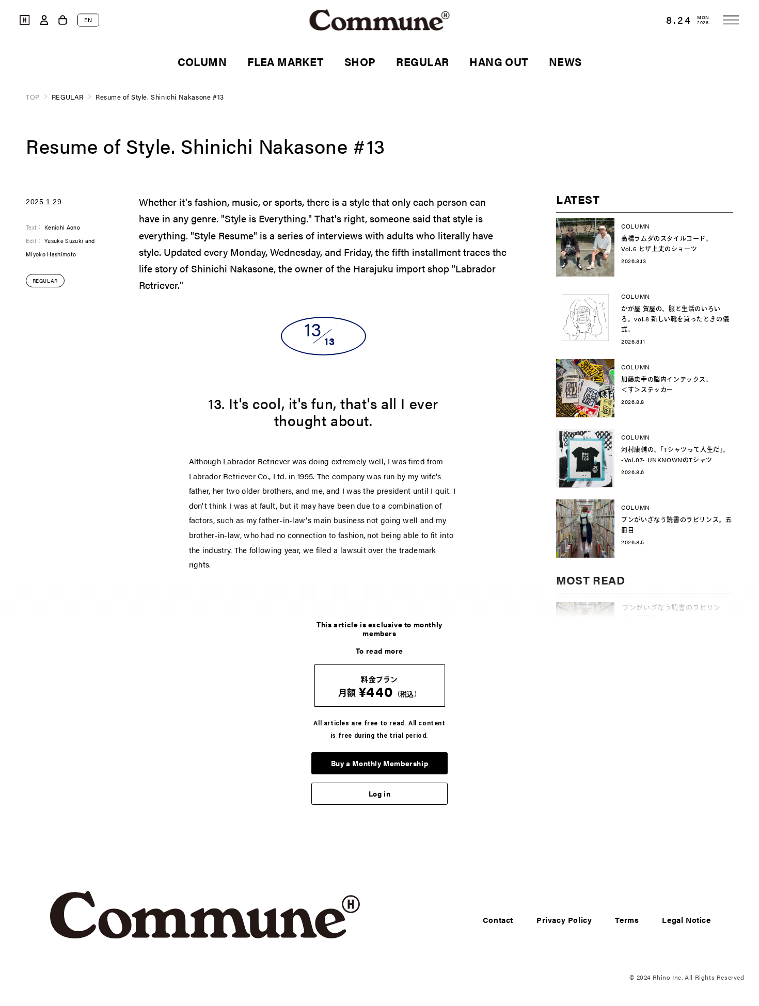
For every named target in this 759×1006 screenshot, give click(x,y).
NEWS (565, 61)
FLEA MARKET (285, 61)
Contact (498, 919)
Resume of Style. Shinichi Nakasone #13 (160, 97)
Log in (380, 793)
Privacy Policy (564, 919)
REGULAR (422, 61)
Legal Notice (686, 919)
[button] (731, 20)
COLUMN (202, 61)
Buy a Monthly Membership (379, 763)
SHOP (360, 61)
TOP (33, 97)
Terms (627, 919)
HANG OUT (498, 61)
